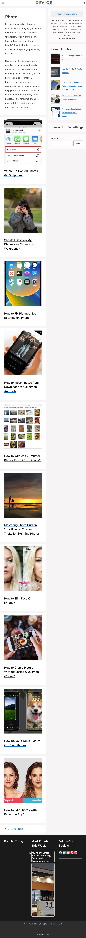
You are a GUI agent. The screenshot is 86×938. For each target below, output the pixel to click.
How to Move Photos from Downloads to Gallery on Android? (21, 387)
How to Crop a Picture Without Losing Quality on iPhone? (21, 672)
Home (26, 924)
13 (15, 829)
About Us (31, 924)
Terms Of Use (49, 924)
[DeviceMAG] (44, 3)
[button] (84, 3)
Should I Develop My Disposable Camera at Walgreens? (19, 244)
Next (22, 829)
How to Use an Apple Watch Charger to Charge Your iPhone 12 (72, 86)
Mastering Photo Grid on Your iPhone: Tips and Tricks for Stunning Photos (22, 529)
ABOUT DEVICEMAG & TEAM (67, 14)
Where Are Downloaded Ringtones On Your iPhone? (71, 113)
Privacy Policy (39, 924)
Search (54, 138)
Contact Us (58, 924)
